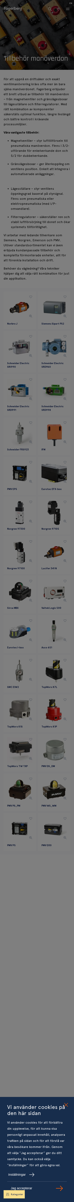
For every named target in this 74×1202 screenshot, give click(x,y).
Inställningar (17, 1174)
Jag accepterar (21, 1188)
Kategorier (17, 1194)
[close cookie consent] (65, 1105)
